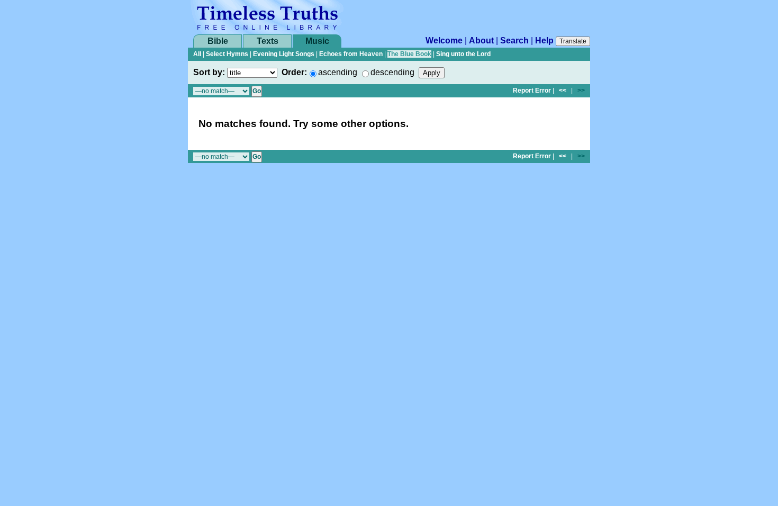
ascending (337, 72)
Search (514, 40)
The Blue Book (409, 54)
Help (544, 40)
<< (562, 90)
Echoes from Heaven (351, 54)
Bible (217, 41)
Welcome (444, 40)
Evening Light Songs (283, 54)
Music (317, 41)
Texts (267, 41)
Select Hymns (227, 54)
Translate (572, 41)
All (197, 54)
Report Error (532, 90)
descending (392, 72)
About (481, 40)
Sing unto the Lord (463, 54)
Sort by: (209, 72)
